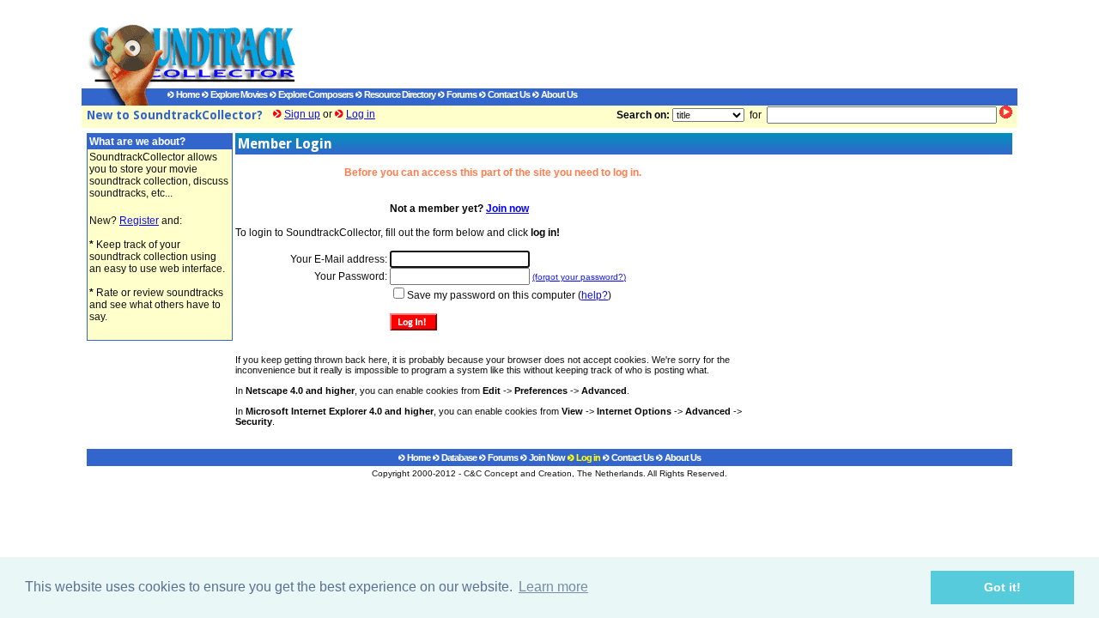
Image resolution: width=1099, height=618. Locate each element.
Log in (360, 114)
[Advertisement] (639, 43)
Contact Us (508, 94)
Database (458, 457)
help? (594, 295)
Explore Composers (314, 94)
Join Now (546, 457)
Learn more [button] (553, 586)
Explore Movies (238, 94)
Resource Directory (398, 94)
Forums (461, 94)
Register (139, 221)
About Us (558, 94)
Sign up (302, 114)
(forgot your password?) (579, 277)
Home (186, 94)
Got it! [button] (1002, 587)
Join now (507, 209)
